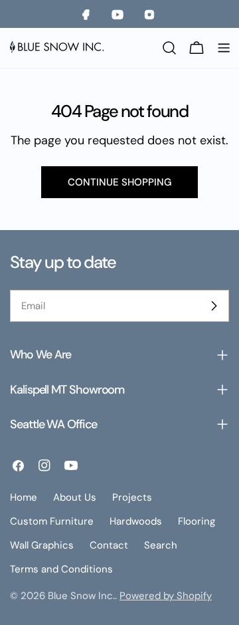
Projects (132, 497)
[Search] (169, 48)
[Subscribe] (214, 306)
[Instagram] (151, 14)
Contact (109, 545)
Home (23, 497)
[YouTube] (119, 14)
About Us (74, 497)
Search (160, 545)
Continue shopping (119, 182)
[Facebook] (88, 14)
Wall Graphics (42, 545)
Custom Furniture (52, 521)
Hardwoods (136, 521)
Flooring (196, 521)
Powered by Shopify (166, 595)
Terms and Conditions (61, 569)
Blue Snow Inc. (81, 595)
